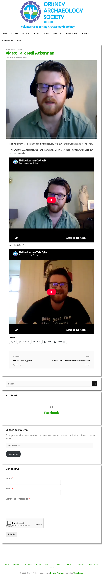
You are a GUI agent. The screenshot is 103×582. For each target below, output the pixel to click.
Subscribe (13, 454)
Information (71, 33)
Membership (7, 41)
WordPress (78, 573)
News (36, 33)
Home (4, 33)
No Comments (22, 58)
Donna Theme (56, 573)
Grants (56, 33)
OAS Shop (26, 33)
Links (18, 41)
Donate (85, 33)
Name (9, 478)
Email (9, 488)
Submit (11, 534)
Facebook (11, 395)
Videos (19, 49)
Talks (13, 49)
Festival (14, 33)
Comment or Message (18, 499)
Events (46, 33)
